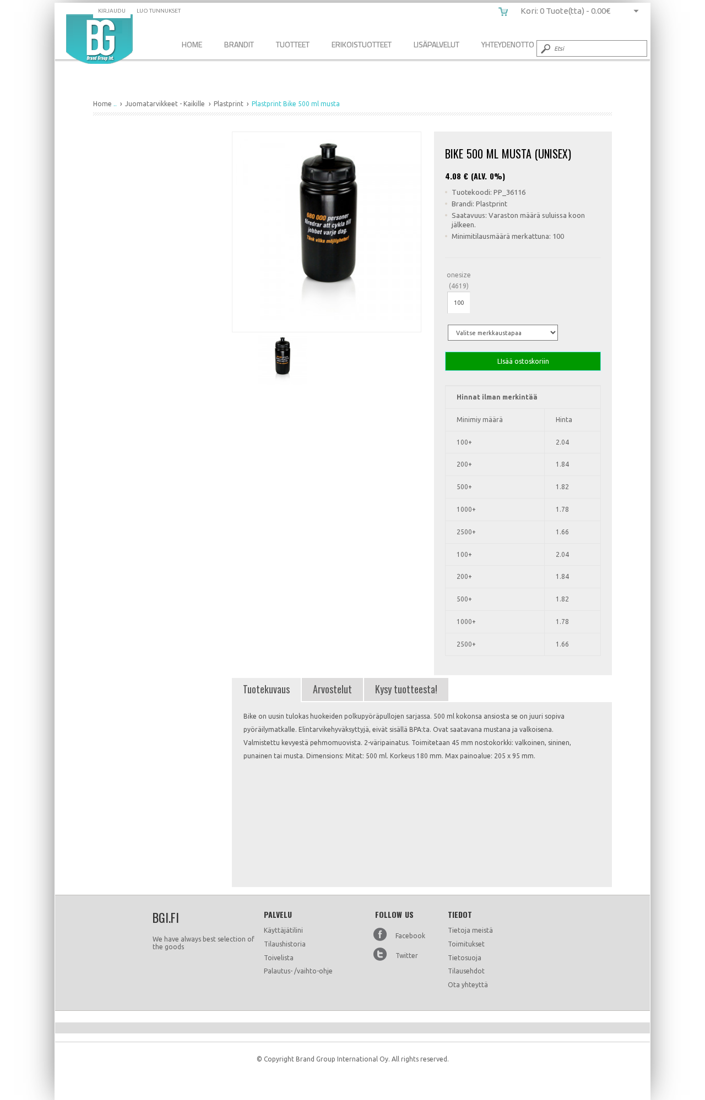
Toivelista (279, 957)
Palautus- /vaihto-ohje (298, 971)
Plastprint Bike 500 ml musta (99, 39)
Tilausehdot (466, 971)
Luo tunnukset (159, 11)
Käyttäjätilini (283, 930)
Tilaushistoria (285, 944)
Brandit (239, 44)
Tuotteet (293, 44)
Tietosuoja (464, 957)
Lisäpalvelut (436, 44)
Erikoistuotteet (362, 44)
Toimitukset (466, 944)
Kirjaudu (112, 11)
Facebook (410, 935)
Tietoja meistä (470, 930)
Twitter (406, 955)
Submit (544, 48)
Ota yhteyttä (468, 984)
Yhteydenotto (507, 44)
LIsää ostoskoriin (523, 361)
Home (192, 44)
